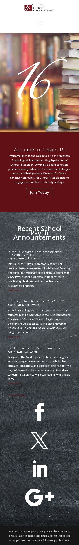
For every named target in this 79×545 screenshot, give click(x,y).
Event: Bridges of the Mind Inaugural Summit (36, 348)
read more (14, 290)
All (28, 258)
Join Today (39, 192)
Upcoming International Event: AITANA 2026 (36, 301)
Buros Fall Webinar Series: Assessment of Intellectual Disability (35, 253)
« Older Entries (17, 395)
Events (35, 258)
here (67, 540)
